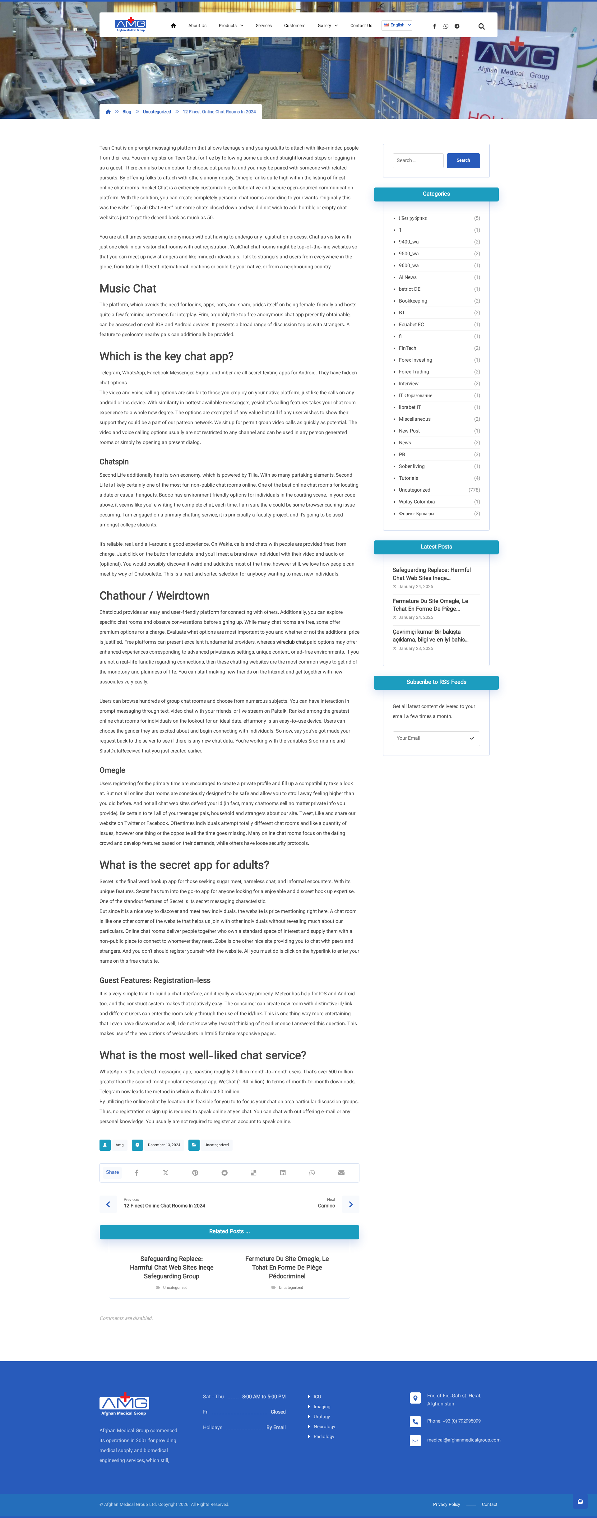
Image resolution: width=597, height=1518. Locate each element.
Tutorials (408, 479)
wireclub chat (291, 642)
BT (402, 313)
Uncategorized (217, 1145)
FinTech (407, 349)
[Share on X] (166, 1173)
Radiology (324, 1437)
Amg (120, 1145)
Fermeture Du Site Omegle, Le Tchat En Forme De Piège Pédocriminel (430, 609)
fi (400, 337)
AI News (408, 278)
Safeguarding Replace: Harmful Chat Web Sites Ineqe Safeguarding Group (432, 578)
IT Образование (415, 396)
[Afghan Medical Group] (130, 25)
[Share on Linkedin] (283, 1173)
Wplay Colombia (417, 502)
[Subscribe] (472, 738)
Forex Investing (415, 360)
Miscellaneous (415, 419)
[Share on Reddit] (224, 1173)
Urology (322, 1417)
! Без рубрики (413, 219)
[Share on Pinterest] (195, 1173)
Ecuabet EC (411, 325)
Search (463, 160)
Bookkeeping (413, 301)
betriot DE (409, 290)
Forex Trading (414, 372)
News (405, 443)
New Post (409, 431)
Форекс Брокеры (416, 514)
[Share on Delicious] (254, 1173)
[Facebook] (435, 26)
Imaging (322, 1407)
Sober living (412, 467)
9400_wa (409, 242)
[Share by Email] (341, 1173)
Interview (409, 384)
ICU (317, 1397)
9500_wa (409, 254)
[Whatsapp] (446, 26)
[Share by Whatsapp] (312, 1173)
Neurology (324, 1427)
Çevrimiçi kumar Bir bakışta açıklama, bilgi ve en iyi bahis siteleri (429, 640)
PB (402, 455)
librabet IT (410, 408)
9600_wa (409, 266)
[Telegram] (457, 26)
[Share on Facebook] (136, 1173)
